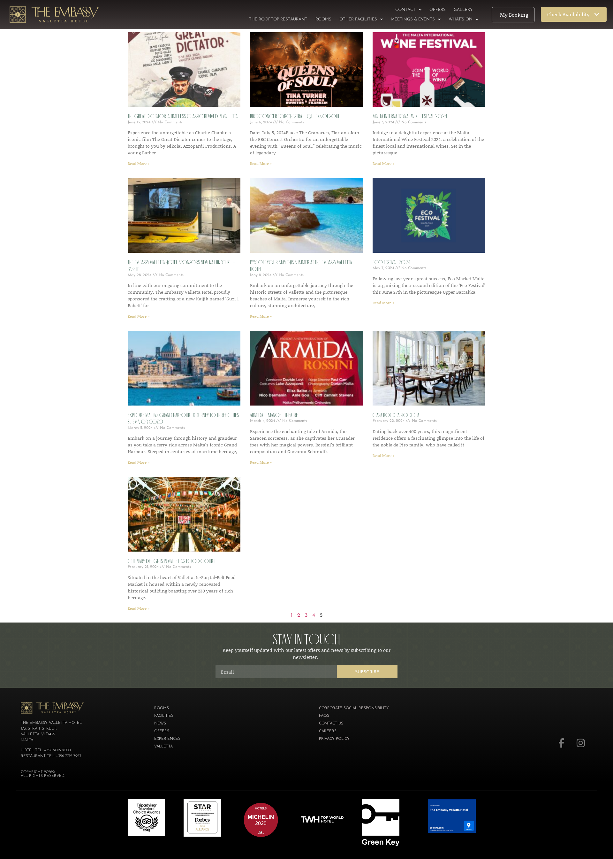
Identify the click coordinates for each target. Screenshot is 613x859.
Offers (437, 10)
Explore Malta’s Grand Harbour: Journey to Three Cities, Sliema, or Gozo (183, 419)
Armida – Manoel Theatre (274, 415)
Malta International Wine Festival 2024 (410, 116)
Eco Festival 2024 (392, 262)
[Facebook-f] (561, 743)
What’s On (461, 19)
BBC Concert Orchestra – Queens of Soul (295, 116)
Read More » (138, 163)
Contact (405, 10)
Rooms (323, 19)
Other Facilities (358, 19)
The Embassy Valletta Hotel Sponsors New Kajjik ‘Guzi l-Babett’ (181, 266)
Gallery (463, 10)
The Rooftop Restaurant (278, 19)
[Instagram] (581, 743)
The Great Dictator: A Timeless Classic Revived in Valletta (183, 116)
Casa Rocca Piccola (396, 415)
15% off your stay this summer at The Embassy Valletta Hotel (301, 266)
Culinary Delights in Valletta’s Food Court (171, 561)
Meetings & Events (413, 19)
